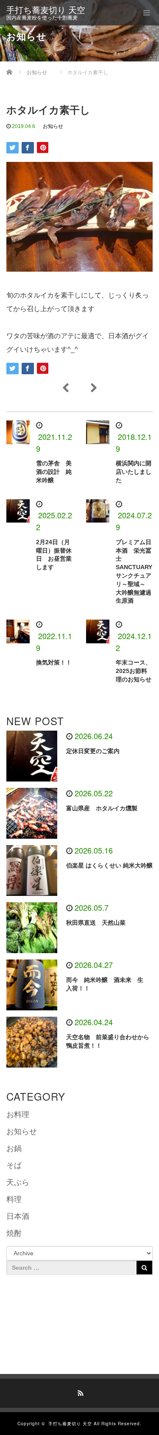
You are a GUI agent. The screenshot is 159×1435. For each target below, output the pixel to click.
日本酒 (17, 1216)
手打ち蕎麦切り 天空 (45, 10)
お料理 (17, 1114)
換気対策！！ (54, 662)
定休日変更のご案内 (93, 751)
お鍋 (14, 1148)
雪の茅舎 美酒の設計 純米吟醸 (54, 472)
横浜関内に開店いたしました (133, 472)
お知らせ (53, 126)
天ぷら (17, 1182)
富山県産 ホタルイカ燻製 (101, 808)
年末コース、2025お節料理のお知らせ (133, 671)
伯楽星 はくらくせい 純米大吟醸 (109, 865)
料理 (14, 1199)
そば (14, 1165)
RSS (79, 1391)
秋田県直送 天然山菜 (98, 922)
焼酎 (14, 1233)
